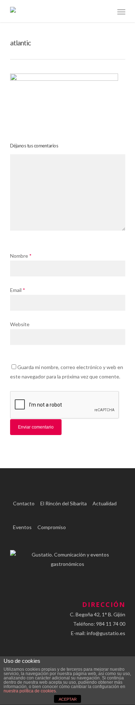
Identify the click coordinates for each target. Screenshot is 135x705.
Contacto (24, 503)
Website (20, 324)
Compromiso (51, 527)
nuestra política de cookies (30, 690)
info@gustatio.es (106, 633)
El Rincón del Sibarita (63, 503)
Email (17, 290)
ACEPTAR (68, 699)
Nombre (21, 256)
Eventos (22, 527)
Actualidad (105, 503)
